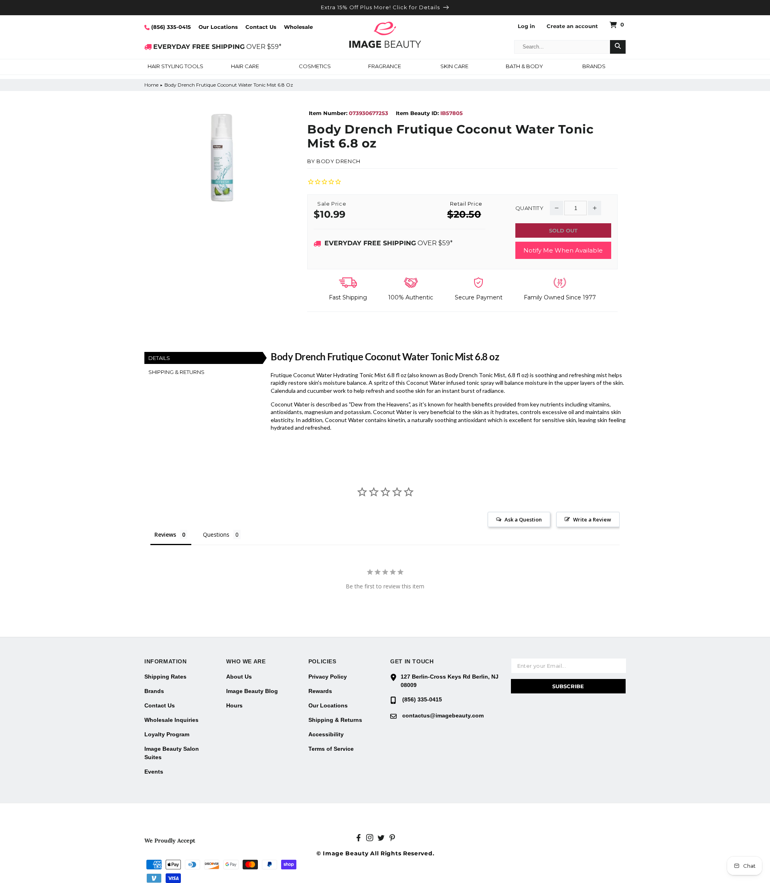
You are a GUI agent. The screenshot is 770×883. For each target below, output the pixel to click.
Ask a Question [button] (523, 519)
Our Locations (218, 27)
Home (151, 85)
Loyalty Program (166, 734)
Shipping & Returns (335, 720)
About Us (239, 676)
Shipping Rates (165, 676)
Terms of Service (331, 749)
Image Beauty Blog (252, 691)
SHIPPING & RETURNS (176, 372)
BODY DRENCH (338, 161)
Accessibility (326, 734)
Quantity (529, 208)
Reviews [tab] (165, 534)
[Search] (618, 47)
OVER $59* (217, 47)
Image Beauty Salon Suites (171, 753)
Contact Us (260, 27)
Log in (526, 26)
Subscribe (568, 686)
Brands (154, 691)
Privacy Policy (327, 676)
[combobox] (562, 47)
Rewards (320, 691)
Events (153, 771)
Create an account (572, 26)
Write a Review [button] (592, 519)
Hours (234, 705)
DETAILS (159, 358)
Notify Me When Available (563, 250)
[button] (175, 67)
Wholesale (298, 27)
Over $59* (388, 243)
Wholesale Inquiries (171, 720)
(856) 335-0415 (170, 27)
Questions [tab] (216, 534)
